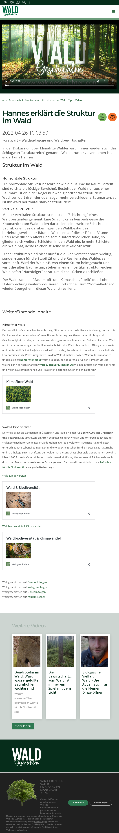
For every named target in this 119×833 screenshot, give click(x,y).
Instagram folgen (37, 587)
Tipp (70, 100)
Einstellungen (40, 821)
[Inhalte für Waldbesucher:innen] (18, 2)
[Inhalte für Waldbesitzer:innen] (5, 2)
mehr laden (23, 726)
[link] (59, 11)
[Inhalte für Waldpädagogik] (24, 2)
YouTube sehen (36, 597)
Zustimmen (78, 802)
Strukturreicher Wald (54, 100)
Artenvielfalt (16, 100)
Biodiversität (32, 100)
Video (78, 100)
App (4, 100)
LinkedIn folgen (36, 592)
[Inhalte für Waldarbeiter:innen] (12, 2)
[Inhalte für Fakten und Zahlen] (29, 2)
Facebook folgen (37, 582)
